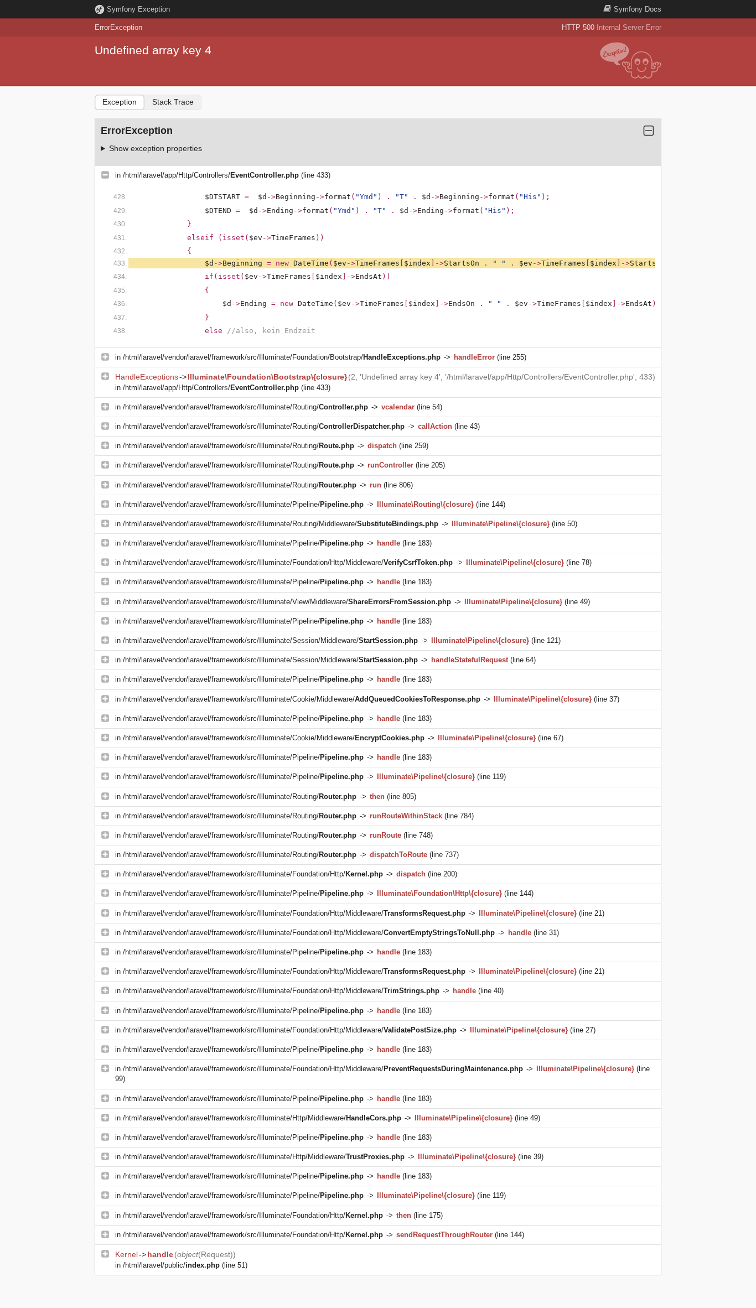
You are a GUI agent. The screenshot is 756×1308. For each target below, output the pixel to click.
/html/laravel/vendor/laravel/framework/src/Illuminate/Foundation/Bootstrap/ (282, 357)
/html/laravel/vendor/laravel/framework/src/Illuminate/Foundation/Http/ (253, 874)
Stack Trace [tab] (173, 101)
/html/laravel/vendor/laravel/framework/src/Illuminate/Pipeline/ (243, 504)
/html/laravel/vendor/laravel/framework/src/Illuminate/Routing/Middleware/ (280, 524)
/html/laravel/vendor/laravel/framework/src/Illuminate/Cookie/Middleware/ (301, 699)
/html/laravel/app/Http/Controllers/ (211, 175)
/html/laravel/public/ (171, 1265)
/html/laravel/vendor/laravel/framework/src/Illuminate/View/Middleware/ (287, 602)
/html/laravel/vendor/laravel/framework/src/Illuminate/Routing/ (245, 407)
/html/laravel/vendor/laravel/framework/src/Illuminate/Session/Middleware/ (270, 640)
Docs (637, 9)
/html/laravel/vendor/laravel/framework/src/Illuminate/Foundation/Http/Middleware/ (288, 562)
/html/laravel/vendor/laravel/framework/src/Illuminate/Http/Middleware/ (262, 1118)
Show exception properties (155, 148)
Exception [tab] (119, 101)
